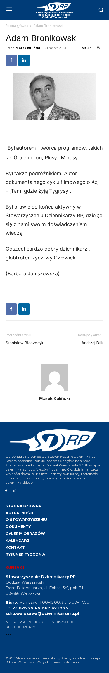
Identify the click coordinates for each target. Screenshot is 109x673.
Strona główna (17, 25)
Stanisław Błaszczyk (24, 342)
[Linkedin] (24, 60)
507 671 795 (55, 607)
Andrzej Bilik (92, 342)
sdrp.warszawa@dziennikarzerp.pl (42, 613)
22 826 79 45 (26, 607)
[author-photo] (54, 390)
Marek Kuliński (28, 48)
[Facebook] (11, 60)
